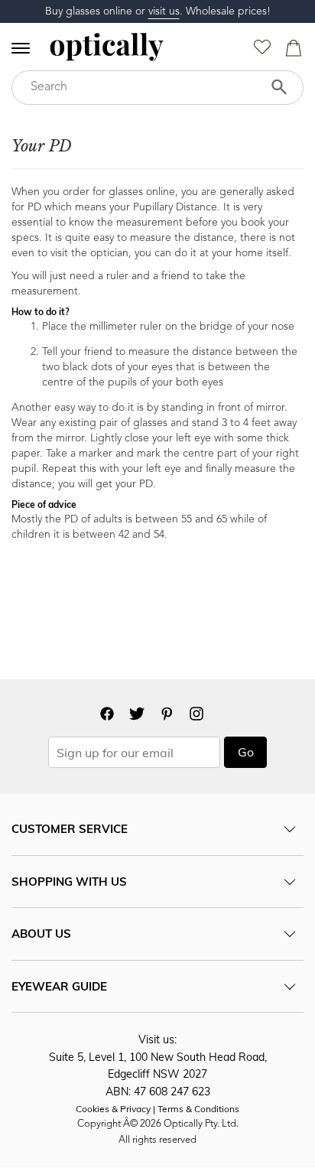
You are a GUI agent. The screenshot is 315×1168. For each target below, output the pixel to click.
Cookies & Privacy (113, 1108)
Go (246, 752)
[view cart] (291, 51)
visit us (164, 11)
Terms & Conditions (198, 1108)
